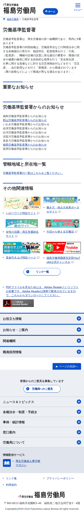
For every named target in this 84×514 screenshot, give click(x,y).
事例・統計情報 (14, 422)
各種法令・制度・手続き (20, 412)
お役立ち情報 (12, 318)
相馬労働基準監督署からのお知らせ (25, 144)
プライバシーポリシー (60, 478)
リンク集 (11, 478)
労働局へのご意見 (42, 388)
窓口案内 (9, 432)
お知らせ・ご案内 (15, 329)
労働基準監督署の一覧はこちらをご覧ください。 (33, 173)
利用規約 (11, 484)
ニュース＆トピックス (18, 402)
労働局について (14, 442)
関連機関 (9, 341)
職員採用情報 (12, 352)
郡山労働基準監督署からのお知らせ (25, 120)
